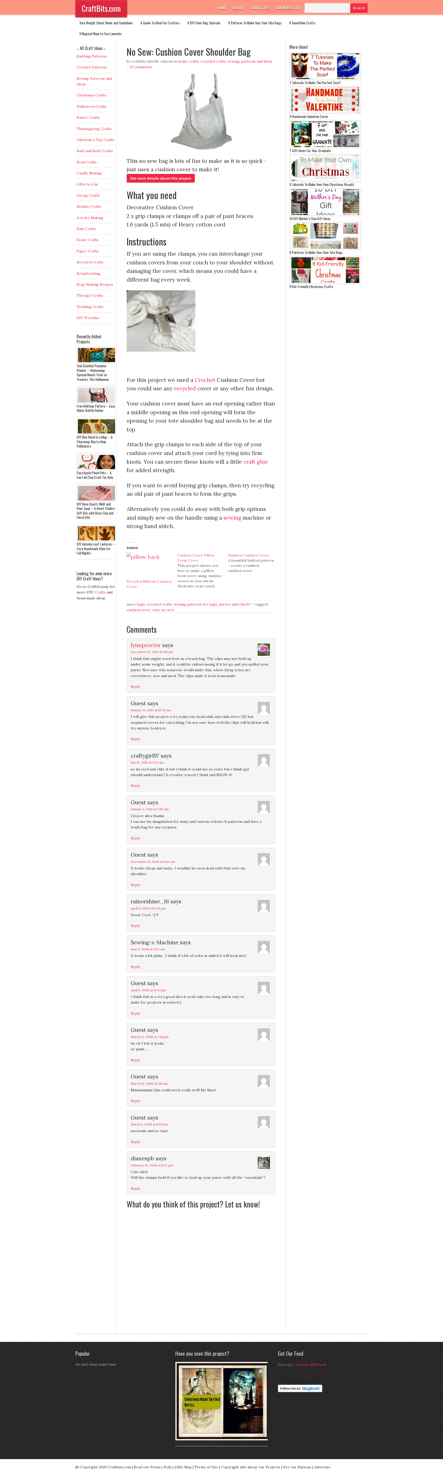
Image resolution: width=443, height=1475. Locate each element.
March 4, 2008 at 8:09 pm (149, 1124)
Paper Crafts (88, 251)
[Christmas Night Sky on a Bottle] (222, 1439)
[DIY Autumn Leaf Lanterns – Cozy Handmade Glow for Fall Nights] (97, 540)
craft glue (256, 461)
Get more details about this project (160, 178)
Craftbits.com (119, 1467)
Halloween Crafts (91, 106)
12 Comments (141, 67)
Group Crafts (88, 195)
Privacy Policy (162, 1467)
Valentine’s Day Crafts (95, 139)
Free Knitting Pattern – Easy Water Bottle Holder (96, 408)
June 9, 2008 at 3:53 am (148, 949)
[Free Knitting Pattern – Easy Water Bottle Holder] (97, 402)
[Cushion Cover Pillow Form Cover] (202, 571)
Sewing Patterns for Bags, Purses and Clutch (211, 604)
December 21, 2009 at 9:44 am (153, 862)
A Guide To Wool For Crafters (160, 22)
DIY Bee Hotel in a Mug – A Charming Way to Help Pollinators (95, 441)
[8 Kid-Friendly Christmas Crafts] (325, 283)
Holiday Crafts (89, 206)
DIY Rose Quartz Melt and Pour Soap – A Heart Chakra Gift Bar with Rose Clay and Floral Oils (96, 510)
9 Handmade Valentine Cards (308, 116)
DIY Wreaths (88, 317)
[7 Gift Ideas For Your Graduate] (325, 147)
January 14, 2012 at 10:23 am (151, 710)
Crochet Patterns (92, 67)
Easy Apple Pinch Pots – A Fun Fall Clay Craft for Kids (95, 475)
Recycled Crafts (213, 61)
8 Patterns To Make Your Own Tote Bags (254, 22)
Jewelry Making (90, 217)
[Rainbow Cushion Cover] (253, 563)
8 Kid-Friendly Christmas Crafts (311, 286)
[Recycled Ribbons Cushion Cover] (149, 566)
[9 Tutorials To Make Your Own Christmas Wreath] (325, 181)
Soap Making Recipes (95, 284)
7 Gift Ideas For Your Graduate (310, 150)
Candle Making (89, 173)
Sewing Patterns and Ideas (250, 61)
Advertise (322, 1467)
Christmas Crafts (91, 95)
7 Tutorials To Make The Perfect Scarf (315, 82)
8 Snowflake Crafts (302, 22)
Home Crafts (188, 61)
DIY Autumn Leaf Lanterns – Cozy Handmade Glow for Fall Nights (96, 548)
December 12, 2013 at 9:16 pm (152, 652)
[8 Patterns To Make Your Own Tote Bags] (325, 248)
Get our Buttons (297, 1467)
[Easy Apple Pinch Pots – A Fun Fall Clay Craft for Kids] (97, 469)
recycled (185, 388)
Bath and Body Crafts (95, 151)
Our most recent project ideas (95, 1364)
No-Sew (167, 610)
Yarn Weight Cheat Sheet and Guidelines (106, 22)
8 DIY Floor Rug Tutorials (203, 22)
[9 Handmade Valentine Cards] (325, 113)
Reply (135, 686)
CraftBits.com (101, 8)
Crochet (205, 380)
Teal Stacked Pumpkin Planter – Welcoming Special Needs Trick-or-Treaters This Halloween (93, 372)
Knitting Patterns (92, 56)
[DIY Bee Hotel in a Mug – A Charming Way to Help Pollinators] (97, 433)
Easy (155, 610)
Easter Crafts (88, 117)
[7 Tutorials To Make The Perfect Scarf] (325, 79)
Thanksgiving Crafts (94, 128)
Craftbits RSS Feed (310, 1364)
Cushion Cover (138, 610)
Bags (141, 604)
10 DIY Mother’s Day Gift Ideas (309, 218)
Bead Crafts (87, 162)
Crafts (100, 592)
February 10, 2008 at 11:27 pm (152, 1165)
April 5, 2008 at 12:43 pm (148, 990)
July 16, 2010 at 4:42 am (147, 762)
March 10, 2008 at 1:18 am (149, 1083)
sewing (232, 517)
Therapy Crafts (90, 295)
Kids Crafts (86, 228)
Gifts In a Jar (87, 184)
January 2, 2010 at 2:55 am (150, 809)
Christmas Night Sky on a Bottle (196, 1442)
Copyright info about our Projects (250, 1467)
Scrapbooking (88, 273)
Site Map (184, 1467)
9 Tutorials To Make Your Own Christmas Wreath (321, 184)
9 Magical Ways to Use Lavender (100, 33)
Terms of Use (206, 1467)
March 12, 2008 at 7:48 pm (150, 1037)
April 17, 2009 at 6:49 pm (148, 908)
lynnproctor (146, 645)
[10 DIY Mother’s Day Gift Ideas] (325, 215)
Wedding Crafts (90, 306)
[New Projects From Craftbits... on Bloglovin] (300, 1391)
